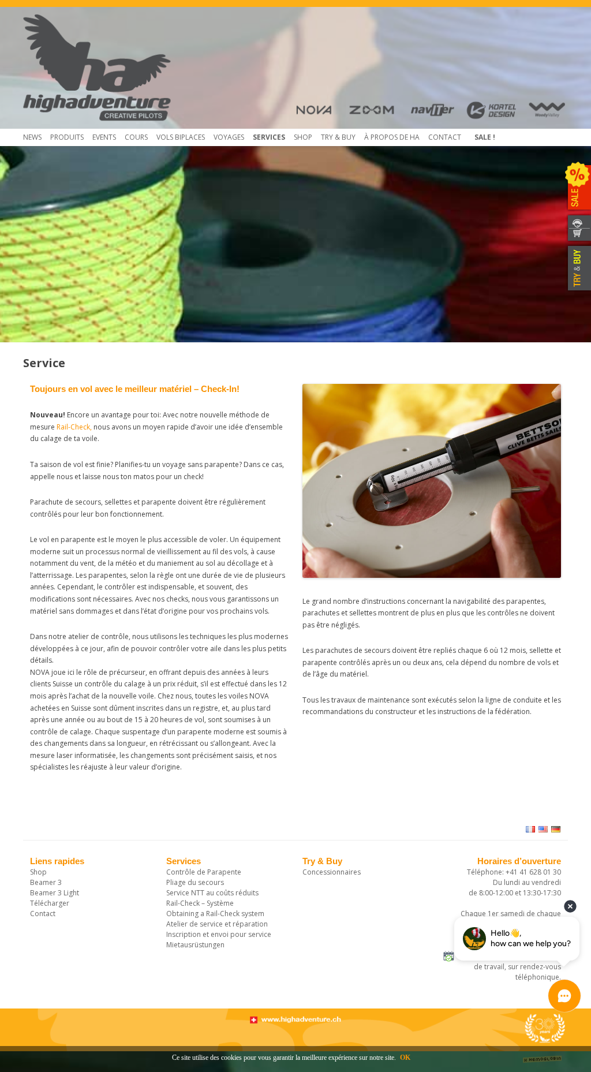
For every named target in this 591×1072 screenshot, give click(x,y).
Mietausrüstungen (195, 945)
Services (269, 137)
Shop (303, 137)
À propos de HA (392, 137)
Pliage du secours (195, 882)
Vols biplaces (180, 137)
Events (104, 137)
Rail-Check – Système (200, 903)
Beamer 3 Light (54, 893)
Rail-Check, (75, 427)
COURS (136, 137)
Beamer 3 (46, 882)
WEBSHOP (578, 235)
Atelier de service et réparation (217, 924)
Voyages (229, 137)
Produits (67, 137)
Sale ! (484, 137)
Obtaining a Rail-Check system (215, 913)
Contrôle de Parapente (203, 872)
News (32, 137)
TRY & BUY (578, 268)
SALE (578, 188)
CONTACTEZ (578, 221)
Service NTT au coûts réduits (212, 893)
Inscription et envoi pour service (218, 934)
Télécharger (49, 903)
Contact (444, 137)
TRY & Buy (338, 137)
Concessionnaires (331, 872)
